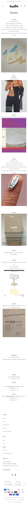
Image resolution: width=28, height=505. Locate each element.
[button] (2, 6)
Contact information (17, 501)
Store (4, 443)
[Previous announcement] (2, 1)
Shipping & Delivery (7, 431)
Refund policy (21, 497)
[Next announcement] (25, 1)
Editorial (5, 450)
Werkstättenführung (7, 453)
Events (4, 446)
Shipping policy (21, 499)
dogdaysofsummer (10, 396)
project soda (9, 497)
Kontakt (4, 418)
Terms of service (14, 499)
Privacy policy (7, 499)
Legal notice (10, 501)
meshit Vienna (11, 386)
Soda (4, 440)
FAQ (4, 421)
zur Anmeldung (6, 469)
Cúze (16, 262)
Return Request (6, 425)
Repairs (4, 428)
